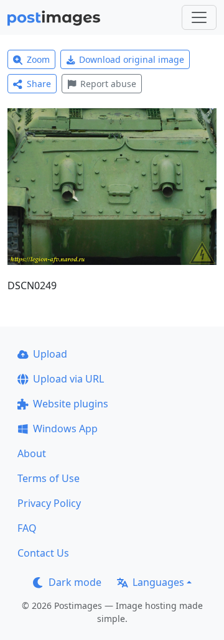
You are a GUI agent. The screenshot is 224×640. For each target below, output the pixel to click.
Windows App (65, 428)
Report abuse (108, 84)
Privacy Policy (49, 503)
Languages (158, 582)
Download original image (131, 59)
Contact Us (43, 553)
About (31, 453)
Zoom (38, 59)
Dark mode (75, 582)
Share (39, 84)
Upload (50, 354)
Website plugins (70, 403)
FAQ (27, 528)
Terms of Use (48, 478)
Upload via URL (68, 379)
